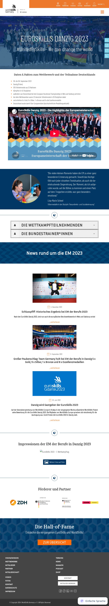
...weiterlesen (54, 321)
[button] (54, 462)
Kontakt (68, 578)
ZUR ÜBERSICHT (54, 542)
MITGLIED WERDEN (67, 583)
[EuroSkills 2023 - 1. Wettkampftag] (54, 452)
